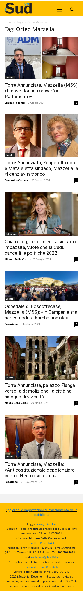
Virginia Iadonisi (15, 102)
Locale (9, 77)
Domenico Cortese (16, 180)
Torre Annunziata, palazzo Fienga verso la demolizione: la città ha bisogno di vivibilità (40, 391)
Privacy (40, 524)
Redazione (11, 324)
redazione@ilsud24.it (44, 557)
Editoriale (11, 233)
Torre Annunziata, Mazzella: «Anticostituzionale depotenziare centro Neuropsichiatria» (39, 469)
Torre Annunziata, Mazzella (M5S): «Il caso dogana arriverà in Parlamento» (41, 90)
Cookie (51, 524)
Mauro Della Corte (16, 403)
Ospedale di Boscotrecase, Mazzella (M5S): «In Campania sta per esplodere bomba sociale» (41, 312)
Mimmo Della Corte (17, 259)
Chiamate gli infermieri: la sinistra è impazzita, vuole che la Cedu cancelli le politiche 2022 (41, 247)
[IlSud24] (39, 8)
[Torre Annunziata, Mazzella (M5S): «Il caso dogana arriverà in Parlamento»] (41, 58)
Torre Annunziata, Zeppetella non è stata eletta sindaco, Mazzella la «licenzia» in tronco (41, 168)
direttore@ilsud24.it (41, 543)
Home (8, 22)
